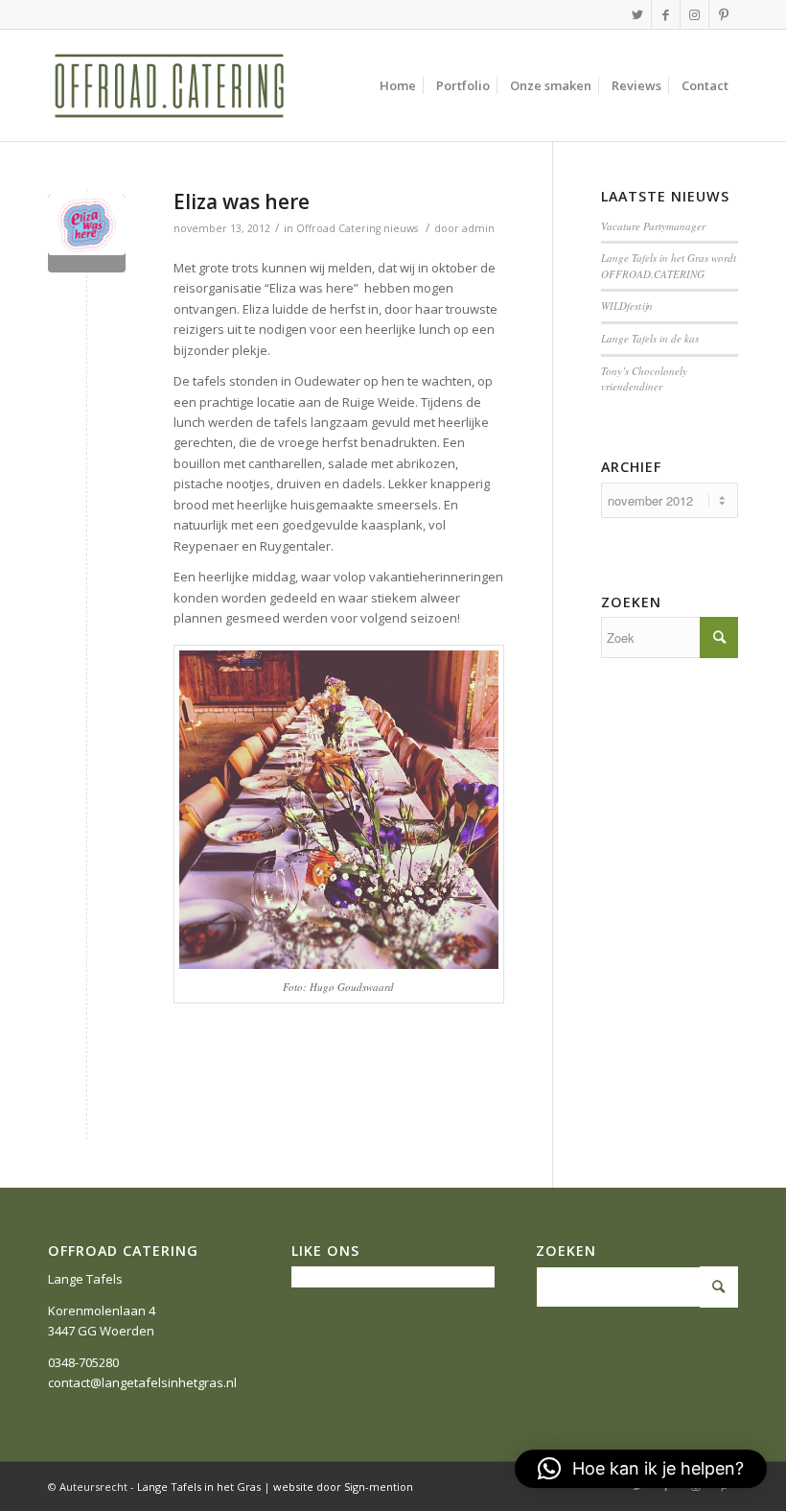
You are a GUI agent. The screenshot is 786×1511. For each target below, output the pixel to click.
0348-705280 (83, 1362)
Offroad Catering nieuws (357, 228)
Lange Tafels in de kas (650, 338)
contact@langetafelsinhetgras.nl (142, 1382)
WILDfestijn (627, 305)
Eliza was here (241, 201)
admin (478, 228)
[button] (641, 1469)
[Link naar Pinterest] (723, 14)
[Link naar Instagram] (694, 14)
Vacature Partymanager (653, 226)
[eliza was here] (87, 233)
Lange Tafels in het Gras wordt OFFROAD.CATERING (668, 265)
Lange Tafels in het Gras (199, 1486)
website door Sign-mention (343, 1486)
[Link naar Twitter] (637, 14)
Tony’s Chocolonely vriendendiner (644, 379)
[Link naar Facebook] (666, 14)
